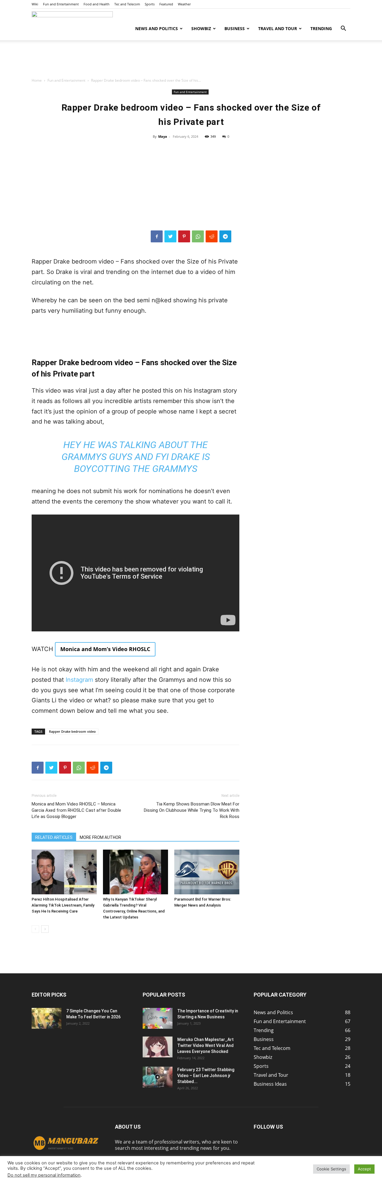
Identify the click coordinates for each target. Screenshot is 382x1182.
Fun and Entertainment (61, 4)
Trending (321, 28)
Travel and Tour (277, 28)
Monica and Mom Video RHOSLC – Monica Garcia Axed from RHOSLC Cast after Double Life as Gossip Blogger (76, 810)
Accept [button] (364, 1168)
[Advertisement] (191, 60)
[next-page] (45, 929)
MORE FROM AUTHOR (100, 837)
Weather (184, 4)
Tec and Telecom (127, 4)
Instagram (79, 679)
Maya (162, 136)
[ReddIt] (212, 236)
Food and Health (97, 4)
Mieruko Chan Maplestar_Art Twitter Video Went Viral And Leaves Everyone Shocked (205, 1045)
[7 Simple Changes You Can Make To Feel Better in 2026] (46, 1018)
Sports (150, 4)
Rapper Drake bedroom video (72, 731)
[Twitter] (170, 236)
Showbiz (201, 28)
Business (234, 28)
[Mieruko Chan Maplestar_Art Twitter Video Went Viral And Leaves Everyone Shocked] (157, 1047)
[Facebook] (157, 236)
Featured (166, 4)
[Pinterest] (184, 236)
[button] (343, 29)
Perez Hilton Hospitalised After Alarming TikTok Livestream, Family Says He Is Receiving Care (63, 905)
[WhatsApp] (198, 236)
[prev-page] (35, 929)
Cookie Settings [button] (331, 1168)
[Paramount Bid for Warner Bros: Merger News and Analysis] (206, 872)
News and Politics (156, 28)
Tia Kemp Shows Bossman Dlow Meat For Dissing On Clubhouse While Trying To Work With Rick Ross (191, 810)
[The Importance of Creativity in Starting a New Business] (157, 1018)
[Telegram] (225, 236)
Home (37, 80)
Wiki (35, 4)
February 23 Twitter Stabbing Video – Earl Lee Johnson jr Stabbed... (205, 1075)
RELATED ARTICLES (54, 837)
